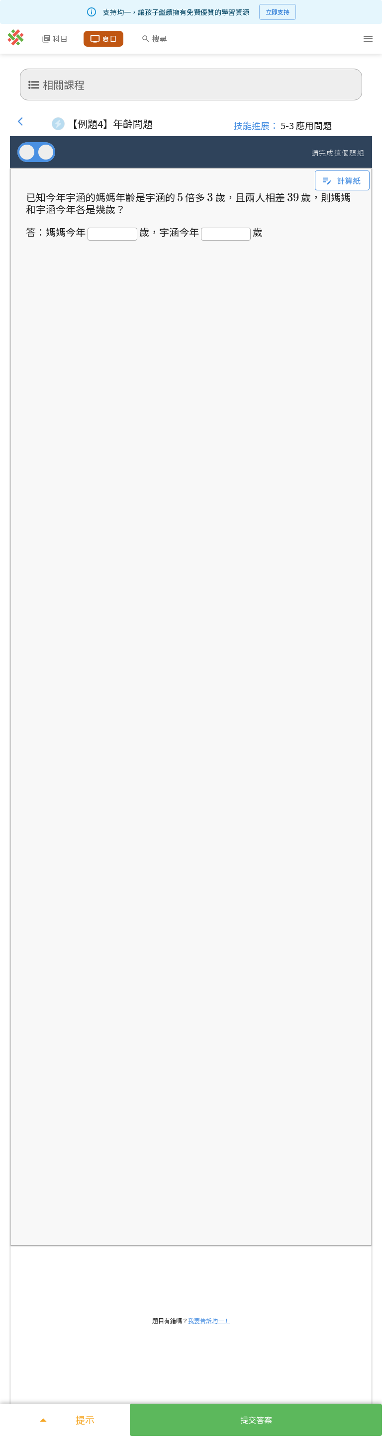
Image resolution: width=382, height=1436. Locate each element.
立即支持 (277, 11)
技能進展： (256, 125)
